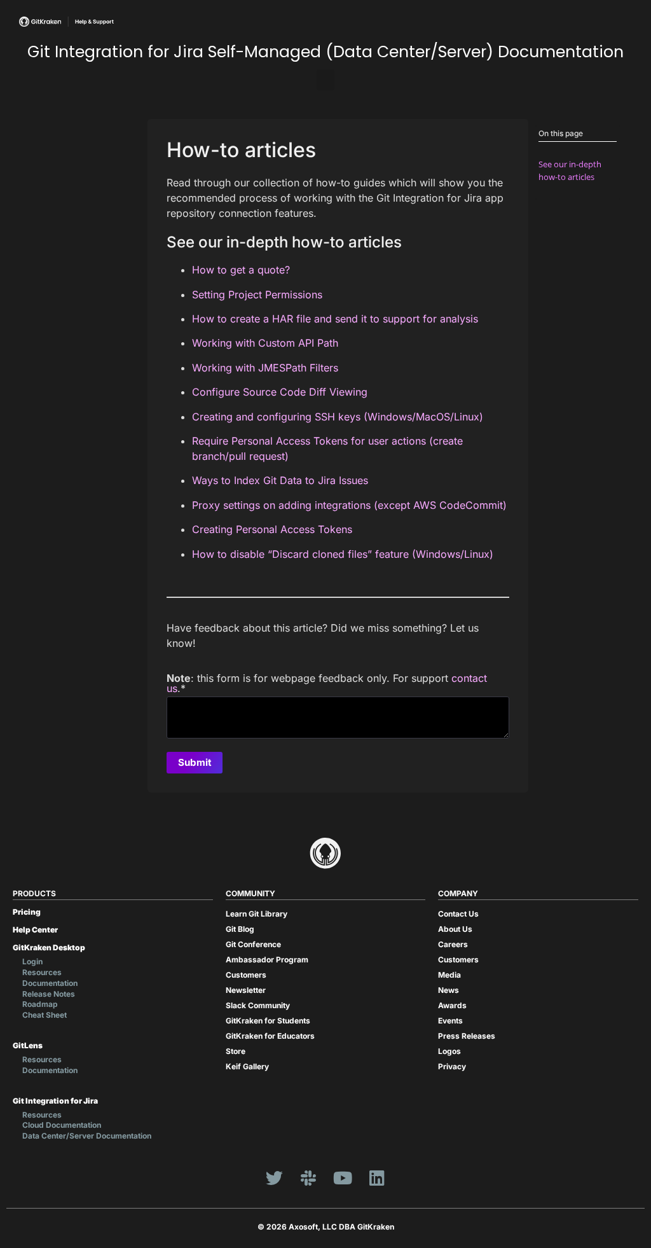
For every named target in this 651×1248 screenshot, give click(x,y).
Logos (449, 1051)
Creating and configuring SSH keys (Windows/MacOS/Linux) (337, 416)
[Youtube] (343, 1178)
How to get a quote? (241, 269)
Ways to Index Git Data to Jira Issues (280, 480)
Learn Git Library (256, 914)
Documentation (50, 983)
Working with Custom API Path (265, 342)
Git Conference (253, 944)
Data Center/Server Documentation (86, 1136)
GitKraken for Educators (270, 1036)
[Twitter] (274, 1178)
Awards (452, 1005)
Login (32, 961)
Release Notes (48, 994)
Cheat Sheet (44, 1015)
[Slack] (308, 1178)
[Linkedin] (377, 1178)
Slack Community (258, 1005)
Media (449, 975)
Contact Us (458, 914)
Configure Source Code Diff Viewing (279, 391)
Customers (246, 975)
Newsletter (246, 990)
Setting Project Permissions (257, 294)
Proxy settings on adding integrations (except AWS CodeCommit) (349, 505)
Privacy (452, 1066)
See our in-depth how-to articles (569, 170)
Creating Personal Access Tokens (272, 529)
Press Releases (466, 1036)
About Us (455, 929)
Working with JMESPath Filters (265, 367)
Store (235, 1051)
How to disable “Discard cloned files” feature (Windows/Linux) (342, 554)
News (448, 990)
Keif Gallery (247, 1066)
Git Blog (240, 929)
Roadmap (40, 1004)
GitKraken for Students (268, 1020)
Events (450, 1020)
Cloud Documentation (61, 1125)
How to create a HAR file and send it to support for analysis (335, 318)
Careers (453, 944)
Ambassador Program (267, 959)
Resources (42, 972)
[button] (325, 79)
